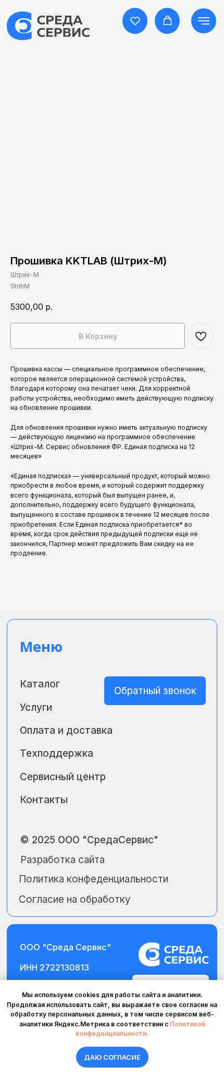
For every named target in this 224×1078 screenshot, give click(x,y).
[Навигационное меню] (203, 21)
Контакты (44, 800)
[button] (135, 21)
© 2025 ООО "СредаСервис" (89, 840)
